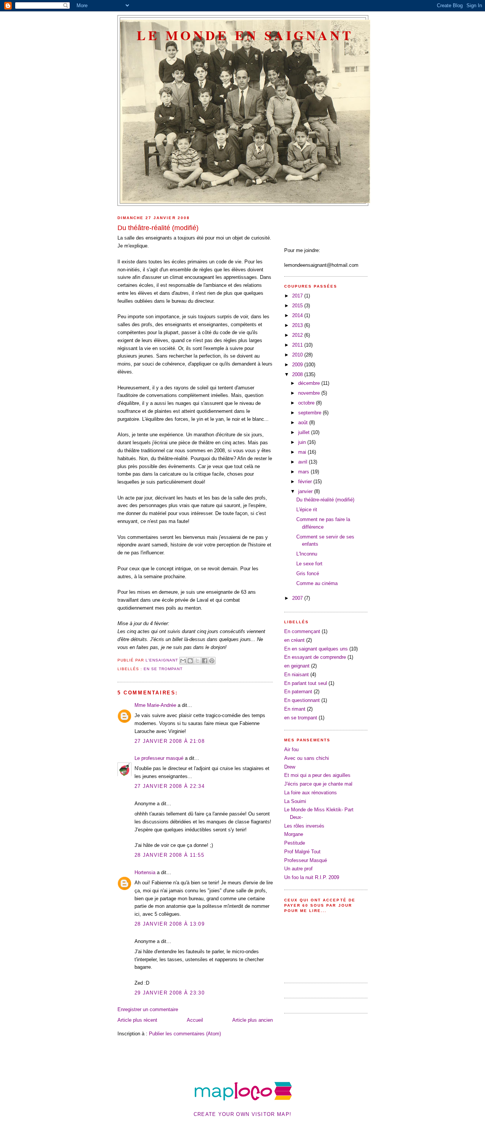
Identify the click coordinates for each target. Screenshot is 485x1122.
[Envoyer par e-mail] (183, 660)
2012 (298, 335)
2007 (298, 598)
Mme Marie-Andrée (155, 705)
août (303, 422)
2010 (298, 355)
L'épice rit (306, 509)
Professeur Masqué (305, 860)
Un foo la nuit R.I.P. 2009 (311, 877)
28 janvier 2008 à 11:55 (169, 855)
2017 (298, 296)
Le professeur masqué (159, 758)
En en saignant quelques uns (316, 649)
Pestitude (294, 843)
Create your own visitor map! (242, 1114)
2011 (298, 345)
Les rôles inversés (304, 826)
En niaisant (296, 674)
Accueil (195, 1020)
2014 (298, 315)
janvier (306, 491)
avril (303, 462)
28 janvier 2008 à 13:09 (170, 924)
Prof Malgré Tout (302, 851)
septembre (310, 412)
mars (304, 472)
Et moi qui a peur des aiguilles (317, 775)
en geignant (297, 666)
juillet (304, 432)
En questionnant (302, 700)
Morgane (293, 834)
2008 (298, 374)
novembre (309, 393)
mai (303, 452)
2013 (298, 325)
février (305, 481)
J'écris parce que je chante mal (318, 784)
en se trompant (163, 669)
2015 (298, 305)
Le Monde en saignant (245, 35)
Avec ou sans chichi (306, 758)
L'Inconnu (306, 554)
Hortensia (145, 872)
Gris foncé (307, 573)
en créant (294, 640)
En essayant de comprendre (315, 657)
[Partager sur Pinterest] (212, 660)
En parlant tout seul (305, 683)
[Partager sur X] (197, 660)
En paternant (298, 691)
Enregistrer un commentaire (147, 1009)
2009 (298, 364)
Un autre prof (298, 868)
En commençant (302, 631)
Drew (289, 767)
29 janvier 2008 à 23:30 (170, 993)
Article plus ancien (252, 1020)
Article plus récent (137, 1020)
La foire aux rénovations (310, 792)
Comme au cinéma (317, 583)
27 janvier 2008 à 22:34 (170, 786)
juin (302, 442)
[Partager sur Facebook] (204, 660)
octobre (307, 403)
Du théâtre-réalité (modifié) (325, 500)
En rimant (294, 709)
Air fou (291, 749)
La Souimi (295, 801)
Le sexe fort (309, 563)
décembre (309, 383)
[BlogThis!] (190, 660)
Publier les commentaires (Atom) (185, 1033)
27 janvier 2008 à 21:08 (170, 741)
